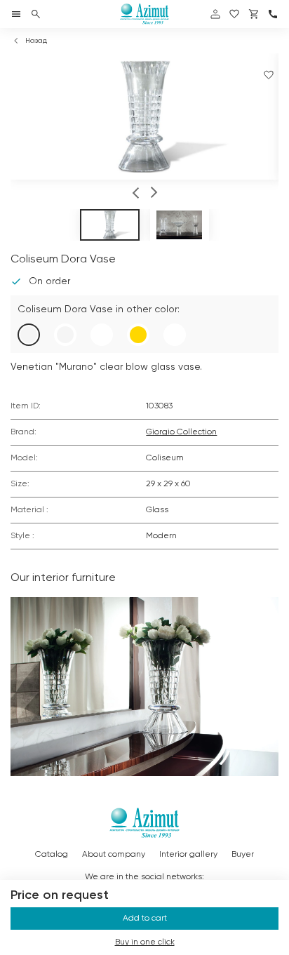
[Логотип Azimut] (144, 14)
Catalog (51, 854)
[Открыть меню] (16, 14)
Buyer (242, 854)
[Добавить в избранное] (268, 75)
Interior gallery (188, 854)
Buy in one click (145, 942)
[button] (136, 194)
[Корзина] (254, 14)
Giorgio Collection (181, 432)
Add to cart (145, 918)
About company (113, 854)
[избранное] (234, 14)
